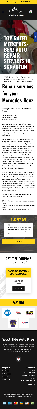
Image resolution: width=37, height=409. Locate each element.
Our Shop (5, 371)
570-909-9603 (25, 2)
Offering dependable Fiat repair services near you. (17, 210)
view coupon (18, 288)
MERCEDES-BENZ (27, 81)
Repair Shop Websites (23, 394)
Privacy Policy (27, 396)
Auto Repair (6, 374)
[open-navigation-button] (3, 11)
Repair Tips (6, 377)
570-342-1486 (22, 188)
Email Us (31, 384)
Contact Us (6, 380)
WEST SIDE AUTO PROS (11, 77)
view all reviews (18, 241)
